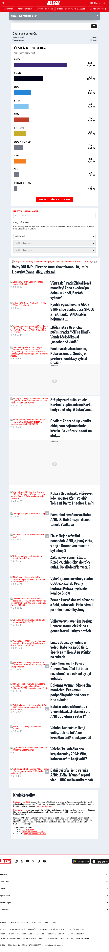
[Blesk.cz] (53, 3)
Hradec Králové (72, 226)
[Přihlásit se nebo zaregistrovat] (104, 3)
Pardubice (83, 226)
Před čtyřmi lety (20, 810)
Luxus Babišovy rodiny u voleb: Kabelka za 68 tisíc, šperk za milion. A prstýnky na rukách (70, 649)
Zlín (27, 229)
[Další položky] (105, 9)
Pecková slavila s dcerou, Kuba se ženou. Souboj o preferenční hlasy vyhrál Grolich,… (68, 356)
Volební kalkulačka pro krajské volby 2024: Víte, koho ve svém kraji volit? (68, 753)
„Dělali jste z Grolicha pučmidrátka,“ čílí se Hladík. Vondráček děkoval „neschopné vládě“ (70, 334)
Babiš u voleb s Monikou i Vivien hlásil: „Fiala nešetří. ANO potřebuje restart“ (70, 711)
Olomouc (21, 229)
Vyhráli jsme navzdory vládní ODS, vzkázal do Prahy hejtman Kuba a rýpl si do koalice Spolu (71, 585)
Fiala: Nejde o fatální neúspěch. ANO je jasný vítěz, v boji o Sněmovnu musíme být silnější (71, 543)
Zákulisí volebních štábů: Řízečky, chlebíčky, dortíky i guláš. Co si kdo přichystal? (71, 562)
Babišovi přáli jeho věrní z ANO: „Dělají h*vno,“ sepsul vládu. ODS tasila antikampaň (71, 775)
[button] (94, 26)
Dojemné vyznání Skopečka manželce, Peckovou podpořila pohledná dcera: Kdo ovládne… (70, 692)
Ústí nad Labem (52, 226)
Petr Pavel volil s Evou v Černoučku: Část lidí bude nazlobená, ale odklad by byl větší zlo (70, 671)
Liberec (62, 226)
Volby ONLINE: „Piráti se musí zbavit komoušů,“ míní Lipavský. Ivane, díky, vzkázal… (50, 269)
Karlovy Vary (39, 226)
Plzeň (31, 226)
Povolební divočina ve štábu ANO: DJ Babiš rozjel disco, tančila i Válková (70, 519)
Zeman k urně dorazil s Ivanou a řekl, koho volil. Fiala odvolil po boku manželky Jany (72, 604)
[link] (16, 861)
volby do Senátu (44, 806)
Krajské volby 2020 (21, 802)
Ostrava (33, 229)
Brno (15, 229)
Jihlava (91, 226)
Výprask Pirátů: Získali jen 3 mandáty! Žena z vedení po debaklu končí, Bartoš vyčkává (70, 290)
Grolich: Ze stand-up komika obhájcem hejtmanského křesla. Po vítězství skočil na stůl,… (71, 428)
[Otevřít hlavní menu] (3, 3)
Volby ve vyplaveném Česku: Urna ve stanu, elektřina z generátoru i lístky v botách (71, 625)
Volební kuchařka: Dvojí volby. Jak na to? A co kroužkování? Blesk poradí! (70, 732)
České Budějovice (20, 226)
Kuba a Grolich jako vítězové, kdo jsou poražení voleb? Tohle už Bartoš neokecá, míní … (72, 500)
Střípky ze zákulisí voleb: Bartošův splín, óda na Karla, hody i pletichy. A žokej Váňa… (72, 404)
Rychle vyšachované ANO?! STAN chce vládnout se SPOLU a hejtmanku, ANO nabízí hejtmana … (72, 311)
